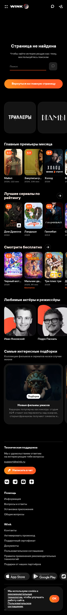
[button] (6, 6)
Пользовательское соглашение (19, 605)
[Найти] (53, 6)
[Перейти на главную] (29, 6)
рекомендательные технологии (20, 596)
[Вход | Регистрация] (61, 6)
